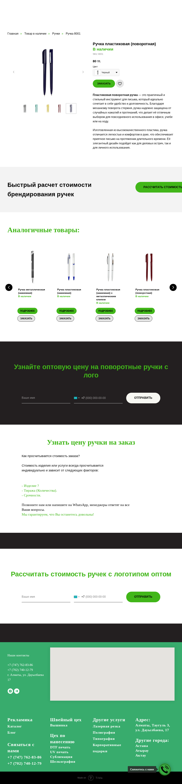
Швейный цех (66, 719)
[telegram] (16, 691)
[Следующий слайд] (83, 72)
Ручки (56, 33)
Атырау (142, 750)
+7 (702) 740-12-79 (20, 670)
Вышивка (59, 725)
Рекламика (20, 719)
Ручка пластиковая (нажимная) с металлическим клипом (108, 296)
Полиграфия (104, 732)
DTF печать (60, 747)
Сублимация (61, 757)
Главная (12, 33)
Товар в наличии (35, 33)
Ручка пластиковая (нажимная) (69, 293)
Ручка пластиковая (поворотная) (147, 293)
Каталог (14, 726)
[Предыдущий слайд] (13, 72)
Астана (141, 746)
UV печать (59, 752)
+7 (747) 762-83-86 (20, 665)
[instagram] (10, 691)
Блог (11, 732)
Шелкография (62, 761)
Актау (140, 755)
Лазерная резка (106, 726)
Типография (104, 739)
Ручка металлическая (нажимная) (31, 293)
